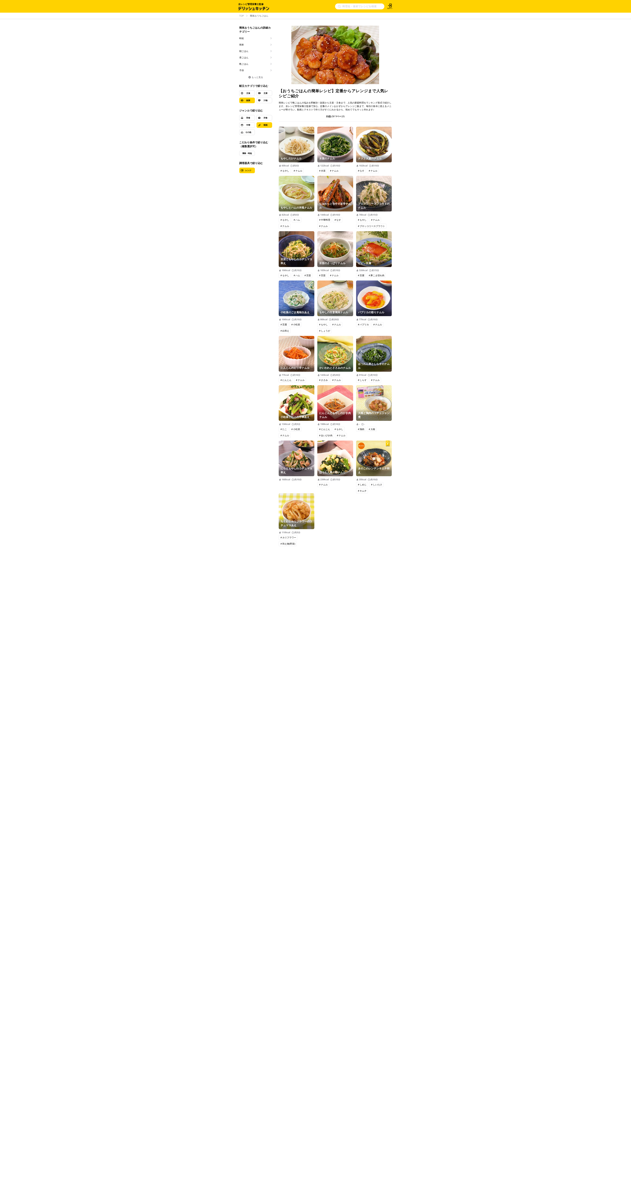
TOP (241, 16)
